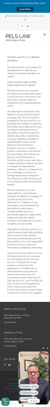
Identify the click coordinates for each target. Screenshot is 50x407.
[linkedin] (10, 365)
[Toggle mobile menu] (44, 34)
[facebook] (5, 365)
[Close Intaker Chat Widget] (47, 348)
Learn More (25, 9)
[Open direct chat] (43, 348)
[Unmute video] (33, 373)
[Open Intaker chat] (22, 405)
